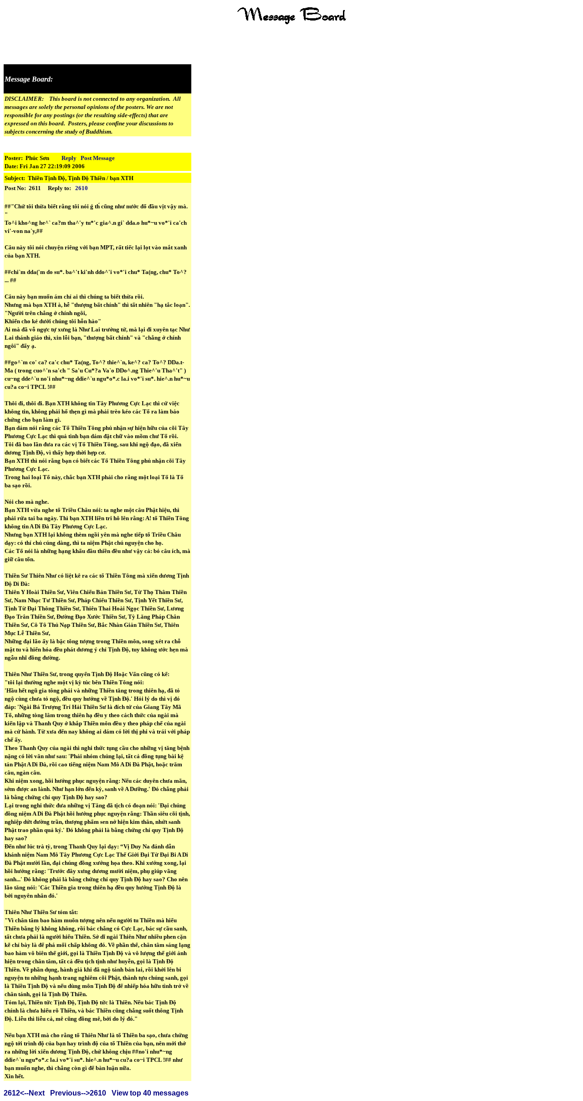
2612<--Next (24, 1093)
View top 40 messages (150, 1093)
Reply (69, 158)
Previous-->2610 (78, 1093)
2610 (81, 188)
